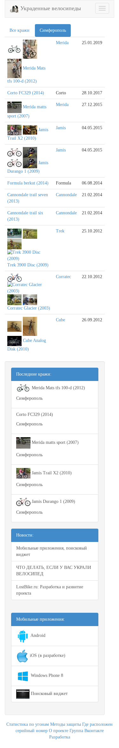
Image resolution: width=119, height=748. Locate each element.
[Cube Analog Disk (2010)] (14, 326)
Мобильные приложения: (40, 619)
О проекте (58, 730)
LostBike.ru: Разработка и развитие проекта (49, 590)
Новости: (25, 535)
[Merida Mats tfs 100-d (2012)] (14, 48)
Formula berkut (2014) (28, 183)
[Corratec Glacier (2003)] (14, 277)
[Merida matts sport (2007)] (14, 106)
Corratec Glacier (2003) (28, 308)
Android (37, 635)
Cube (60, 319)
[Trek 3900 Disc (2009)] (14, 232)
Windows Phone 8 (46, 675)
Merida (62, 42)
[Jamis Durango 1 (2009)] (14, 152)
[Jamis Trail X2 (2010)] (14, 129)
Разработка (59, 737)
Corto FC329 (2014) (25, 92)
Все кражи (20, 30)
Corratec (63, 276)
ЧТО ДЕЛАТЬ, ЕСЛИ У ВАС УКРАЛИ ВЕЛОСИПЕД (53, 570)
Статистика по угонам (27, 724)
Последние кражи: (33, 374)
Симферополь (53, 30)
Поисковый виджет (49, 693)
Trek (60, 231)
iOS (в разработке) (47, 655)
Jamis (61, 127)
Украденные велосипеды (50, 8)
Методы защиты (65, 724)
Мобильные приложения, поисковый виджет (51, 551)
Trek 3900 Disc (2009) (28, 265)
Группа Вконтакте (86, 730)
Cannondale (66, 194)
